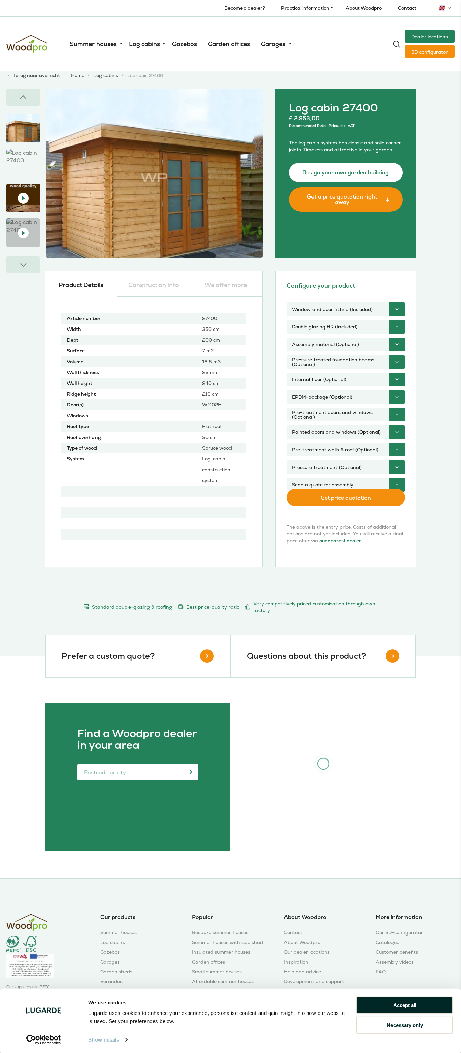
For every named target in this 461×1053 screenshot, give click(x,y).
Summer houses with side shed (227, 942)
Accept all (404, 1005)
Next (23, 264)
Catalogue (387, 942)
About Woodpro (364, 8)
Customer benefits (397, 952)
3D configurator (429, 52)
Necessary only (405, 1025)
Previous (23, 97)
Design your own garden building (345, 172)
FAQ (381, 972)
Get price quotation (346, 497)
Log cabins (144, 44)
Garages (273, 44)
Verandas (111, 981)
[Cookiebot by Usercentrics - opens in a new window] (43, 1040)
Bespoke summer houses (220, 933)
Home (77, 75)
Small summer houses (217, 972)
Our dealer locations (307, 952)
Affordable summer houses (223, 981)
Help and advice (302, 972)
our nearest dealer (340, 540)
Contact (407, 8)
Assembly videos (395, 962)
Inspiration (296, 962)
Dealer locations (429, 37)
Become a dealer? (244, 8)
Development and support (314, 981)
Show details (103, 1040)
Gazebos (184, 44)
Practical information (305, 8)
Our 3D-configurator (399, 933)
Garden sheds (116, 972)
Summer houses (93, 44)
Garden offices (229, 44)
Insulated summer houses (221, 952)
